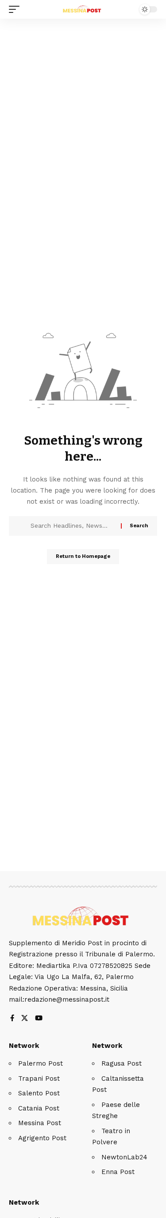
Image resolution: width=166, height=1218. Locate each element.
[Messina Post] (83, 9)
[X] (24, 1018)
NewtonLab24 (124, 1157)
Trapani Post (39, 1079)
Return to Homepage (83, 556)
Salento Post (39, 1093)
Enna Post (118, 1172)
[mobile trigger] (16, 9)
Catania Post (38, 1108)
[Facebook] (12, 1018)
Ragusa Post (121, 1063)
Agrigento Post (42, 1138)
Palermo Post (40, 1063)
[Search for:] (72, 526)
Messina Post (39, 1123)
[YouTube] (39, 1018)
